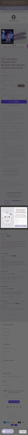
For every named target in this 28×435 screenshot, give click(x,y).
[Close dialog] (26, 208)
